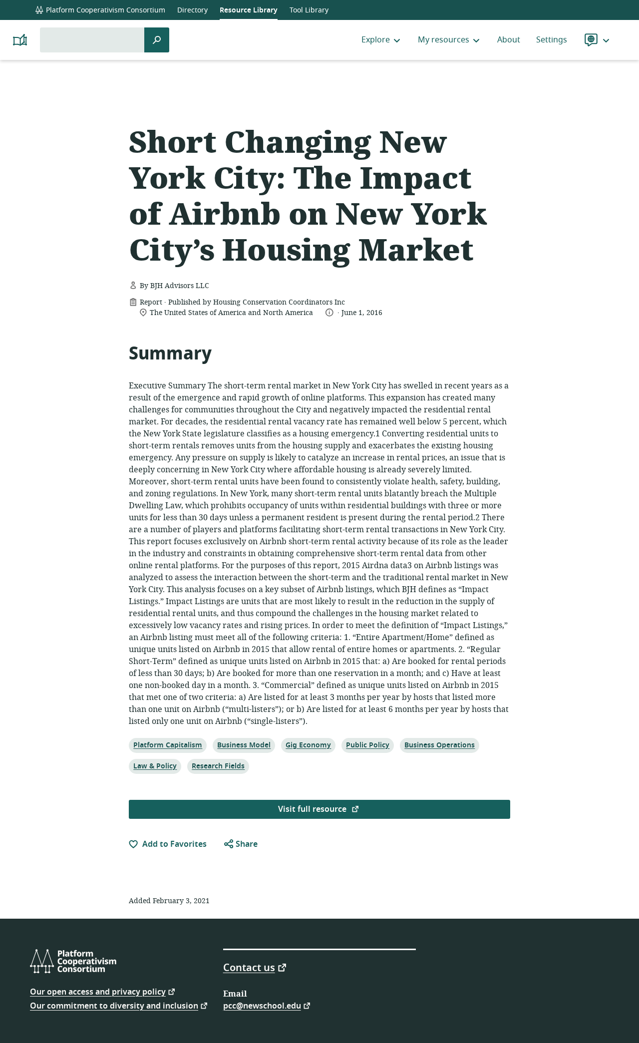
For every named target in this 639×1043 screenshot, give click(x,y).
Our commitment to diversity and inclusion (114, 1005)
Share (246, 844)
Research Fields (218, 765)
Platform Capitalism (167, 744)
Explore (375, 40)
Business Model (244, 744)
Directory (192, 10)
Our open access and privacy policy (98, 991)
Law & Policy (155, 765)
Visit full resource (313, 809)
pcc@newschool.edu (262, 1005)
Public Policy (367, 744)
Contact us (249, 967)
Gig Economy (308, 744)
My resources (443, 40)
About (508, 40)
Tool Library (309, 10)
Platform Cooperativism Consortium (104, 10)
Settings (551, 40)
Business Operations (439, 744)
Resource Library (249, 10)
